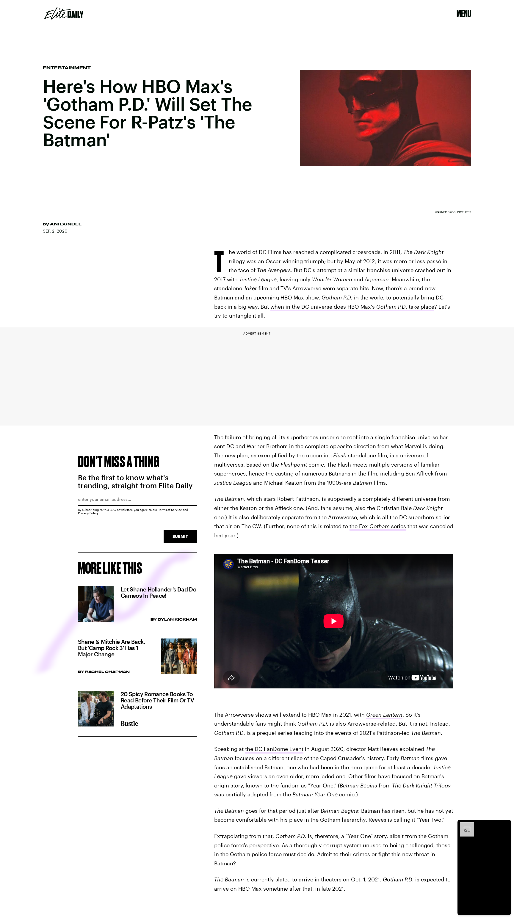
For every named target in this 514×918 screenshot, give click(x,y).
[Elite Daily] (64, 13)
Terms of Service (170, 509)
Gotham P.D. (392, 306)
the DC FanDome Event (274, 749)
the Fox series (378, 526)
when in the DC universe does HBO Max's (323, 306)
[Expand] (464, 825)
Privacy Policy (88, 513)
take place (421, 306)
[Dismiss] (504, 825)
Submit (180, 536)
